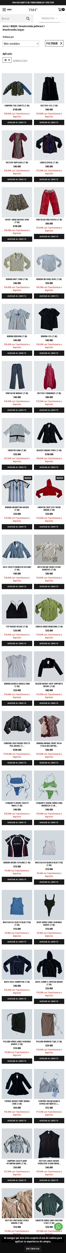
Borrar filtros (20, 60)
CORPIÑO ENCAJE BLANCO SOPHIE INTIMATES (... (49, 1102)
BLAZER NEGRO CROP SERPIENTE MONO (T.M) (49, 685)
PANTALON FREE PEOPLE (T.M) (49, 219)
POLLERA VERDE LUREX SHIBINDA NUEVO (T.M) (17, 1043)
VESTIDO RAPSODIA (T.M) (17, 162)
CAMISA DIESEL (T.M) (49, 162)
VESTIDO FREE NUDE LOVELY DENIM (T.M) (17, 1221)
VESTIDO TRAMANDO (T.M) (49, 393)
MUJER (14, 26)
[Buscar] (27, 18)
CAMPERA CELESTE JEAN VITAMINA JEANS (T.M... (17, 1162)
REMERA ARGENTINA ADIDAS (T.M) (17, 508)
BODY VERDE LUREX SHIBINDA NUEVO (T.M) (49, 923)
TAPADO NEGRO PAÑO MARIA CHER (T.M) (17, 1102)
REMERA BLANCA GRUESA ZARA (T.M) (17, 685)
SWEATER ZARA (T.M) (17, 450)
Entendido (33, 1248)
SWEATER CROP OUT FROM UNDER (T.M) (49, 508)
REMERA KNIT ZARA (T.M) (17, 279)
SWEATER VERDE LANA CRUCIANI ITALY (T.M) (49, 1221)
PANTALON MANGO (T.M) (17, 393)
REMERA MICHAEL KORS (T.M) (49, 279)
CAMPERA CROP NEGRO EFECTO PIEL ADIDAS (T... (17, 744)
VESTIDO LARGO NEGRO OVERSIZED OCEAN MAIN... (49, 1162)
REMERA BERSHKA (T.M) (17, 336)
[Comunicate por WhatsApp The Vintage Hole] (58, 1226)
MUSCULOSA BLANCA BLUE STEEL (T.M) (49, 863)
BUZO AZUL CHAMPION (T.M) (17, 982)
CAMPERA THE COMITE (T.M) (16, 105)
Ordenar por (8, 36)
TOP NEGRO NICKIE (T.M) (17, 626)
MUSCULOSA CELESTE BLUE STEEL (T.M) (17, 923)
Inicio (5, 26)
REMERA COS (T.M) (49, 336)
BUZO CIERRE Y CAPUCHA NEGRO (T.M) (49, 983)
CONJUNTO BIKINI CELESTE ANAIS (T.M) (17, 804)
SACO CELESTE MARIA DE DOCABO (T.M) (17, 568)
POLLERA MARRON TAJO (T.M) (49, 1041)
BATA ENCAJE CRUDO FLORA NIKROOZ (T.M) (49, 568)
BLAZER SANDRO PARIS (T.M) (49, 450)
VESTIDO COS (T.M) (49, 105)
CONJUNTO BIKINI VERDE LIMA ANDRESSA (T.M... (49, 804)
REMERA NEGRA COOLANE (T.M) (16, 862)
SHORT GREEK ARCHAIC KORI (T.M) (17, 221)
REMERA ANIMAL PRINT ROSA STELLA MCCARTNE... (49, 744)
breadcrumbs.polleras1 (31, 26)
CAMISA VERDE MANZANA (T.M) (49, 626)
